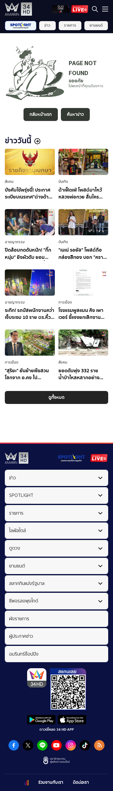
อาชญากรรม (15, 242)
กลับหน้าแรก (41, 114)
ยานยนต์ (96, 25)
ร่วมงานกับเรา (50, 782)
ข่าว (47, 25)
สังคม (9, 181)
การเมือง (65, 302)
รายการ (70, 25)
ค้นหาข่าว (75, 114)
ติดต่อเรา (81, 782)
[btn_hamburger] (105, 9)
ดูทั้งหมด (56, 397)
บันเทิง (63, 181)
